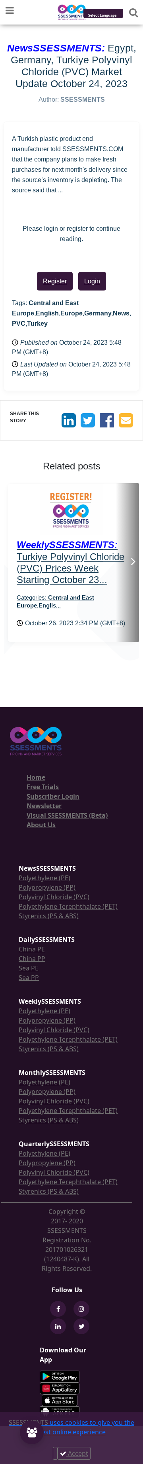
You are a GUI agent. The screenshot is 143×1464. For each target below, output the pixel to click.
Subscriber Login (53, 796)
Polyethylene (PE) (44, 877)
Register (55, 281)
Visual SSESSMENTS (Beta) (67, 815)
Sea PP (29, 977)
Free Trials (43, 786)
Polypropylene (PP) (47, 887)
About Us (41, 824)
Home (36, 777)
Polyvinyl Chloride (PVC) (54, 896)
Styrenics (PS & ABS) (49, 915)
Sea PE (29, 968)
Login (92, 281)
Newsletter (44, 805)
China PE (32, 949)
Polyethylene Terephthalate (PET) (68, 906)
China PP (32, 958)
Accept (77, 1453)
